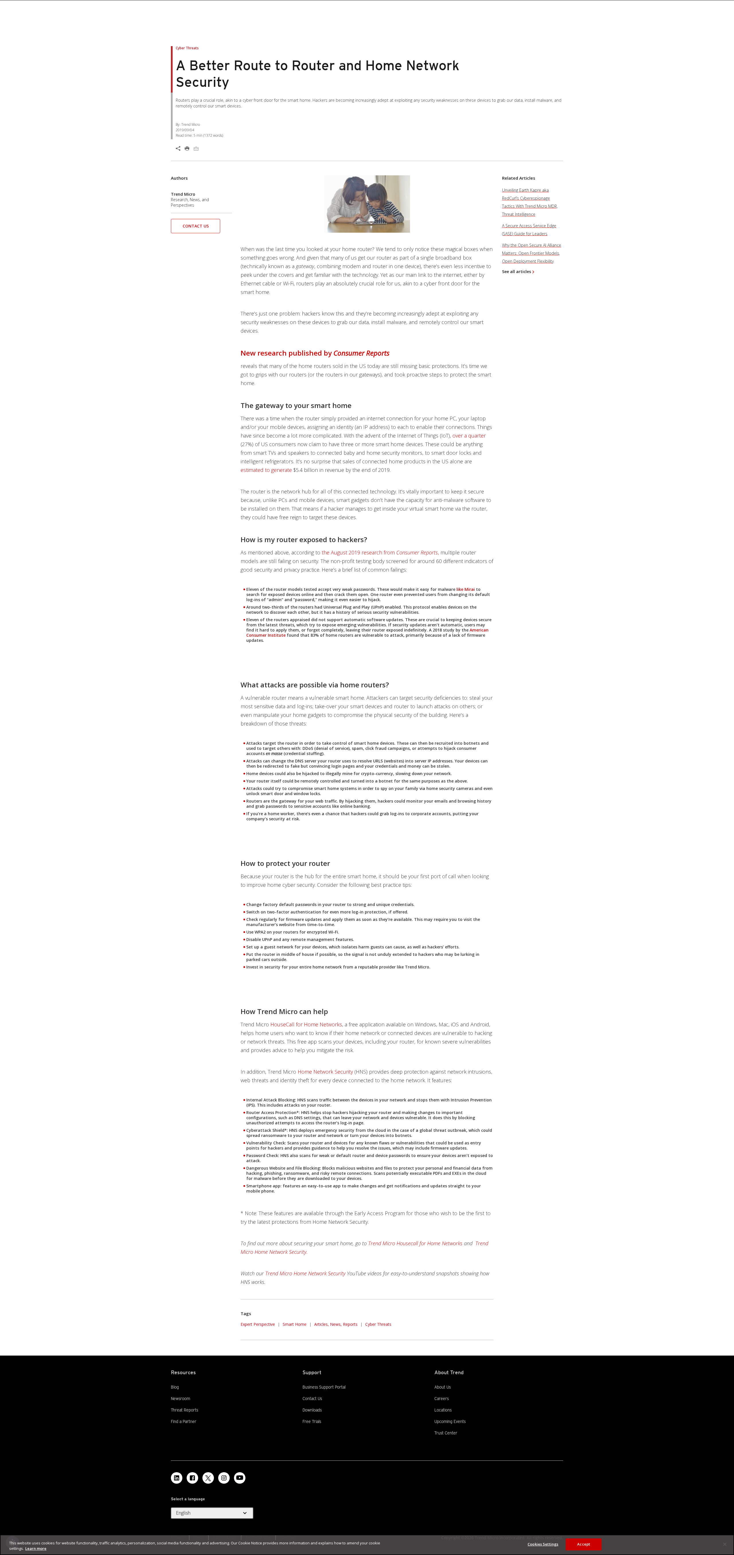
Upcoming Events (450, 1421)
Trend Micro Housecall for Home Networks (415, 1243)
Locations (443, 1410)
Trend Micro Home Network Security (305, 1273)
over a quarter (469, 435)
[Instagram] (224, 1478)
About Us (442, 1387)
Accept (583, 1544)
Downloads (312, 1409)
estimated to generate (266, 469)
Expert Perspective (258, 1324)
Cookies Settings (543, 1544)
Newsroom (180, 1398)
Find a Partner (183, 1421)
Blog (175, 1387)
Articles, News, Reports (336, 1324)
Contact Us (196, 226)
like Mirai (465, 589)
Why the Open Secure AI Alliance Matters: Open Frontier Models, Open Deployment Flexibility (531, 253)
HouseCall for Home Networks (306, 1024)
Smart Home (295, 1324)
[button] (195, 228)
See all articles (516, 271)
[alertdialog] (367, 1545)
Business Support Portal (323, 1386)
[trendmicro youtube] (239, 1478)
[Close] (725, 1544)
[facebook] (192, 1478)
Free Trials (311, 1421)
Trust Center (445, 1433)
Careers (441, 1398)
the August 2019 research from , (380, 552)
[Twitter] (208, 1478)
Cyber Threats (378, 1324)
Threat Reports (184, 1410)
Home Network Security (325, 1071)
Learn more (35, 1548)
